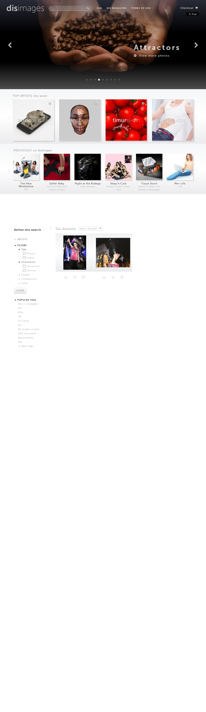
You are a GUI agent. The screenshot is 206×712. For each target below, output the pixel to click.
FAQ (99, 8)
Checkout (187, 8)
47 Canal (23, 321)
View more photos (153, 55)
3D (19, 316)
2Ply (20, 312)
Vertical (31, 270)
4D (20, 325)
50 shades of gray (28, 329)
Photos (31, 253)
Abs (20, 342)
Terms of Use (140, 8)
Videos (31, 258)
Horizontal (33, 266)
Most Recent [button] (88, 228)
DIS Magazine (116, 8)
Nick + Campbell (28, 304)
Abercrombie (25, 337)
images (25, 8)
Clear (20, 290)
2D (19, 308)
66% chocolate (27, 333)
